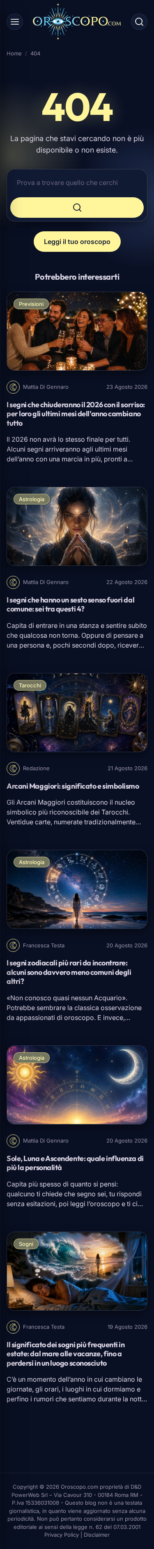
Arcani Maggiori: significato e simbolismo (73, 786)
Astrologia (31, 499)
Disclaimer (97, 1534)
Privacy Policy (61, 1534)
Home (14, 53)
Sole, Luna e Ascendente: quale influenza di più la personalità (75, 1163)
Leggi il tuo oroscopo (77, 241)
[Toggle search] (139, 22)
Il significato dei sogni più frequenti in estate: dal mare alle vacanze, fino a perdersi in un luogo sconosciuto (66, 1354)
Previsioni (31, 304)
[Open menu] (15, 22)
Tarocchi (30, 685)
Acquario (108, 998)
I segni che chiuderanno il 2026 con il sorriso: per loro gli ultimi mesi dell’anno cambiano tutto (76, 414)
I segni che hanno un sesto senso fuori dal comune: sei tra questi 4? (70, 604)
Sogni (26, 1244)
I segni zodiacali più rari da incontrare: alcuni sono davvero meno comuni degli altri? (69, 972)
